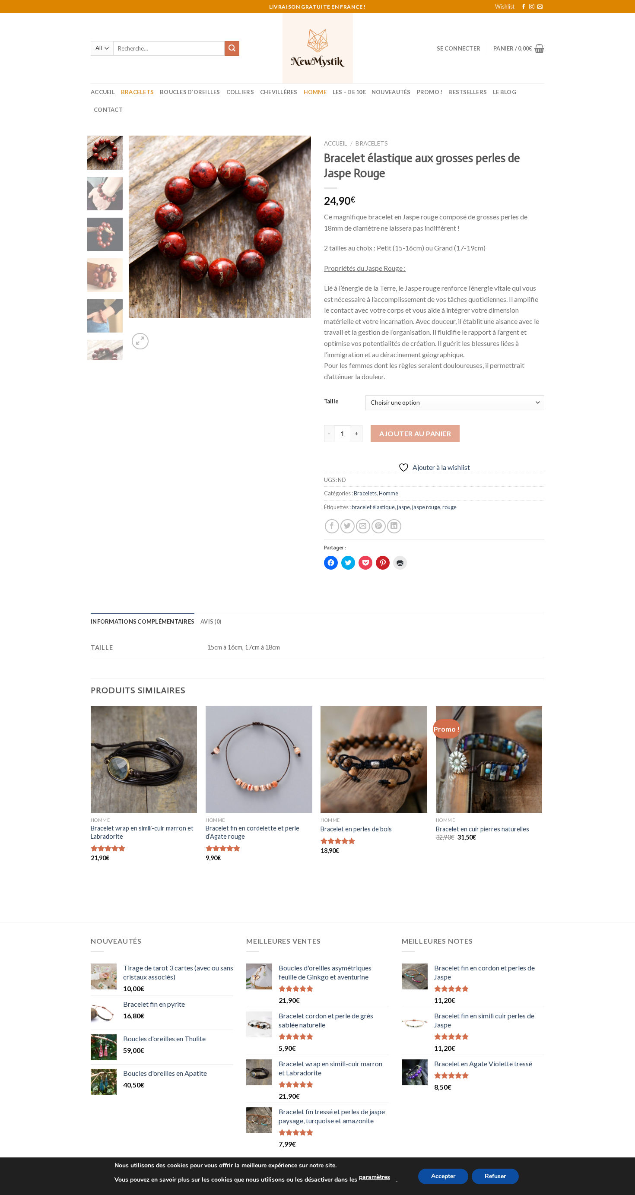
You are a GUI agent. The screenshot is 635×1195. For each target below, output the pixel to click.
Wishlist (504, 6)
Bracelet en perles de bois (356, 829)
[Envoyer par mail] (363, 526)
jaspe (403, 507)
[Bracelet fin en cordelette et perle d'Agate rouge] (259, 759)
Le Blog (504, 92)
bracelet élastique (373, 507)
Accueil (103, 92)
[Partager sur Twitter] (347, 526)
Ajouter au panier (415, 433)
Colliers (240, 92)
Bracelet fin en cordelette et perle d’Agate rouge (252, 832)
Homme (315, 92)
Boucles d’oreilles (190, 92)
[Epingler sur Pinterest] (378, 526)
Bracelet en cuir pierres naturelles (482, 829)
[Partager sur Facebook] (332, 526)
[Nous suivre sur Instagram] (531, 7)
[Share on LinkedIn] (394, 526)
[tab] (142, 621)
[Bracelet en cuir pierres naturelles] (489, 759)
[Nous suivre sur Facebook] (523, 7)
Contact (108, 109)
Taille (331, 402)
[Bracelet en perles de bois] (374, 759)
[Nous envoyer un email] (540, 7)
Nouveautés (391, 92)
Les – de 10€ (349, 92)
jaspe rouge (426, 507)
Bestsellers (467, 92)
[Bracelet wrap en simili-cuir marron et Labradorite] (144, 759)
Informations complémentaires (142, 621)
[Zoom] (140, 341)
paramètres (374, 1177)
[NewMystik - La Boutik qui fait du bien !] (318, 48)
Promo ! (430, 92)
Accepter (443, 1176)
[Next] (297, 243)
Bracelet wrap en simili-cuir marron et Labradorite (142, 832)
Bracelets (137, 92)
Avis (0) (210, 621)
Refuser (495, 1176)
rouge (449, 507)
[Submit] (232, 48)
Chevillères (279, 92)
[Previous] (143, 243)
